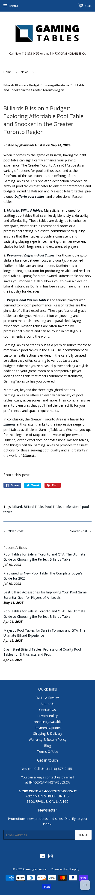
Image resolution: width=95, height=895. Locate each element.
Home (7, 72)
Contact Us (47, 709)
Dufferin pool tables (30, 196)
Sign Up (83, 835)
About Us (47, 703)
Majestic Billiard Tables (24, 210)
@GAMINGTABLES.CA (53, 782)
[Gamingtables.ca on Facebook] (42, 857)
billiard (17, 506)
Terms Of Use (47, 751)
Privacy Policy (47, 715)
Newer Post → (81, 531)
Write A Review (47, 697)
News (25, 72)
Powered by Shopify (65, 869)
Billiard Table (33, 506)
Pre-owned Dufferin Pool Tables (31, 255)
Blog (47, 745)
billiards (9, 424)
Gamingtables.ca (35, 869)
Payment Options (48, 727)
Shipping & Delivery (47, 733)
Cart (88, 5)
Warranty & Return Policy (47, 739)
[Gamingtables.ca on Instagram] (50, 857)
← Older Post (13, 531)
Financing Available (47, 721)
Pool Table (53, 506)
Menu (13, 5)
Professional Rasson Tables (27, 300)
